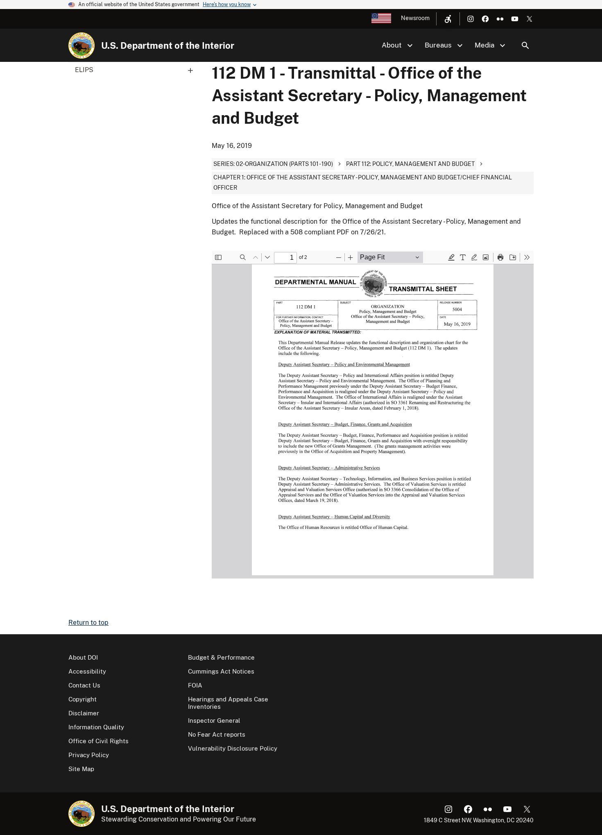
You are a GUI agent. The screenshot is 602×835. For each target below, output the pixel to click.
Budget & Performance (221, 657)
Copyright (82, 699)
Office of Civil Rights (98, 740)
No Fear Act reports (216, 734)
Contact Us (84, 685)
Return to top (88, 622)
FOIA (195, 685)
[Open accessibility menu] (448, 18)
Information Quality (96, 727)
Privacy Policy (88, 754)
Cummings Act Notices (221, 671)
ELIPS (84, 70)
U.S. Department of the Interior (167, 45)
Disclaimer (83, 713)
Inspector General (214, 720)
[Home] (81, 45)
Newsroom (415, 18)
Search (525, 45)
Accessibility (87, 671)
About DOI (83, 657)
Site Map (81, 768)
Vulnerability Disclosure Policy (232, 748)
